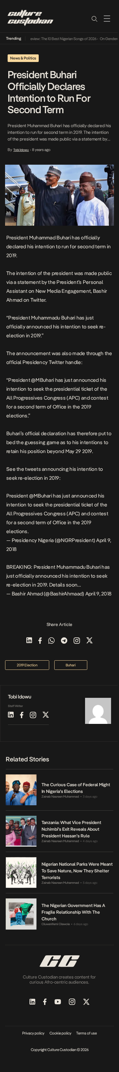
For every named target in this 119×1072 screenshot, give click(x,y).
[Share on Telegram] (64, 641)
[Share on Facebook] (40, 641)
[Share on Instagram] (77, 641)
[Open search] (94, 18)
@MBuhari (40, 496)
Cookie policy (60, 1033)
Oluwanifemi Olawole (56, 924)
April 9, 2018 (98, 594)
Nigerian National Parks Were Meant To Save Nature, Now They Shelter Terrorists (77, 871)
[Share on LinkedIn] (29, 641)
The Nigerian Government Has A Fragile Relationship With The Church (73, 912)
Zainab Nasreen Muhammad (60, 796)
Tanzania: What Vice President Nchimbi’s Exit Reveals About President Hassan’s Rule (71, 829)
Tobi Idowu (21, 150)
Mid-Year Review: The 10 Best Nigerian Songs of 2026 (51, 39)
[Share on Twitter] (89, 641)
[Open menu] (106, 18)
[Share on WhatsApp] (51, 641)
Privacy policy (33, 1033)
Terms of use (86, 1033)
